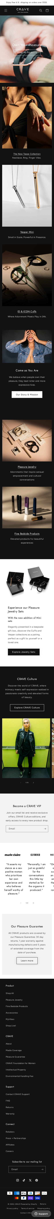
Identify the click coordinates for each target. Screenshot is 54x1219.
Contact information (28, 1213)
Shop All (10, 993)
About (9, 1044)
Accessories (12, 1013)
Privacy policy (12, 1208)
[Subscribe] (45, 828)
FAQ (8, 1101)
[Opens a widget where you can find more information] (41, 1214)
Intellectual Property (16, 1070)
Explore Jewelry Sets (23, 652)
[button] (6, 10)
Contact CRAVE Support (18, 1094)
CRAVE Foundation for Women (21, 1063)
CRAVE (18, 1204)
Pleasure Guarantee (15, 1057)
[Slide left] (21, 782)
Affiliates (10, 1145)
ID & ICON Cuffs (27, 311)
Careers (10, 1151)
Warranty (10, 1114)
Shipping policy (43, 1208)
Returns (10, 1107)
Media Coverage (14, 1050)
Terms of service (27, 1208)
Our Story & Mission (27, 394)
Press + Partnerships (16, 1138)
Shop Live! (11, 1025)
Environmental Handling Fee (19, 1076)
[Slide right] (33, 782)
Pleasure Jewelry (27, 466)
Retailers (10, 1132)
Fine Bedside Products (27, 533)
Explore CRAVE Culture (27, 707)
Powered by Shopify (29, 1204)
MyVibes (10, 1019)
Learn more (27, 960)
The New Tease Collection (26, 154)
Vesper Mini (27, 232)
